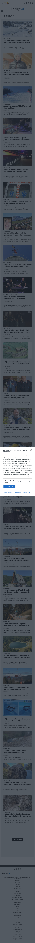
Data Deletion (8, 492)
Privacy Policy (27, 492)
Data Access (17, 492)
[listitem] (17, 481)
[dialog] (17, 471)
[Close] (31, 450)
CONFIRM (9, 486)
